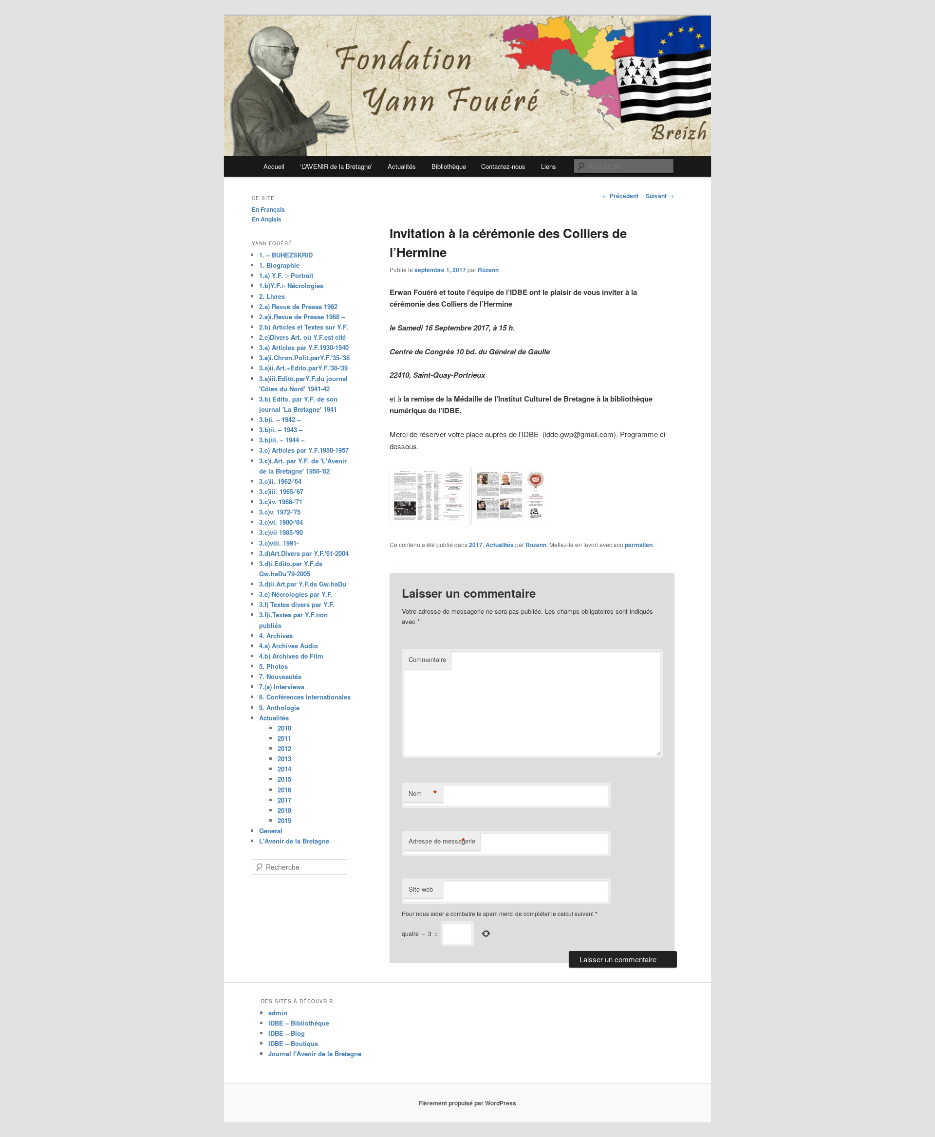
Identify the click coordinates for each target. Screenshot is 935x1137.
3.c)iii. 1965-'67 (281, 491)
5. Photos (273, 666)
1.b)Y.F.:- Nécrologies (291, 285)
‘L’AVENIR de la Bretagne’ (336, 166)
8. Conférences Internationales (305, 696)
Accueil (273, 166)
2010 (284, 728)
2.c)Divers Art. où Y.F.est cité (302, 337)
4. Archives (276, 635)
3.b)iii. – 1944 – (281, 439)
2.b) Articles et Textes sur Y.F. (303, 326)
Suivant (660, 195)
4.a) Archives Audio (288, 645)
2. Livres (272, 296)
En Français (268, 209)
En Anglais (266, 219)
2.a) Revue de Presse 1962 (298, 306)
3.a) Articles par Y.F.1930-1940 (304, 347)
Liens (548, 166)
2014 (284, 768)
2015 (284, 779)
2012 (284, 748)
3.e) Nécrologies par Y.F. (296, 594)
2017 (476, 544)
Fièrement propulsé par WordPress (467, 1103)
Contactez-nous (503, 166)
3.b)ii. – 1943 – (280, 429)
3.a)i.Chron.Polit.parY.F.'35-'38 (304, 357)
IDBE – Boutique (293, 1043)
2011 (284, 738)
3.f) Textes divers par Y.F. (297, 604)
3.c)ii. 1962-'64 (280, 481)
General (270, 830)
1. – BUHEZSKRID (286, 254)
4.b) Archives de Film (291, 655)
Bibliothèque (448, 166)
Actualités (402, 166)
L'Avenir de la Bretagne (294, 840)
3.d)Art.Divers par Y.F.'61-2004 (304, 553)
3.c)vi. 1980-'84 (281, 522)
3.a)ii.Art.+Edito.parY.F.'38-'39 (303, 367)
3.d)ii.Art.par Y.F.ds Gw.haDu (302, 583)
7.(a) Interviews (281, 686)
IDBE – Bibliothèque (298, 1022)
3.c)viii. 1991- (279, 543)
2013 (284, 758)
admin (277, 1012)
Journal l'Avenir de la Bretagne (314, 1053)
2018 (284, 810)
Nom (423, 793)
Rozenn (488, 269)
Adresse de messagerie (442, 841)
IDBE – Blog (286, 1033)
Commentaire (427, 659)
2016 (284, 789)
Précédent (620, 195)
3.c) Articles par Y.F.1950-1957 (304, 450)
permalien (639, 544)
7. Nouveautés (280, 676)
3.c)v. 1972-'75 (279, 511)
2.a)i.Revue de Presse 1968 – (302, 316)
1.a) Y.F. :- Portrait (286, 275)
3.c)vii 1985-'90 (281, 532)
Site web (421, 889)
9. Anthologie (279, 707)
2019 (284, 820)
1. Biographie (279, 265)
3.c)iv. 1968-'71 (280, 501)
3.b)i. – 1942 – (279, 419)
